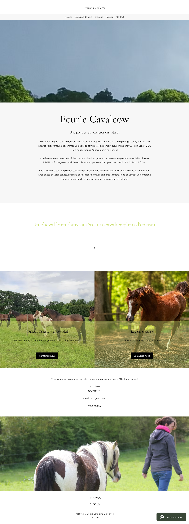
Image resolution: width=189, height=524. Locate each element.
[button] (47, 355)
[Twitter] (94, 504)
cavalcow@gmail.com (94, 398)
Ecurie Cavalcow (94, 8)
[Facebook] (90, 504)
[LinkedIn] (98, 504)
